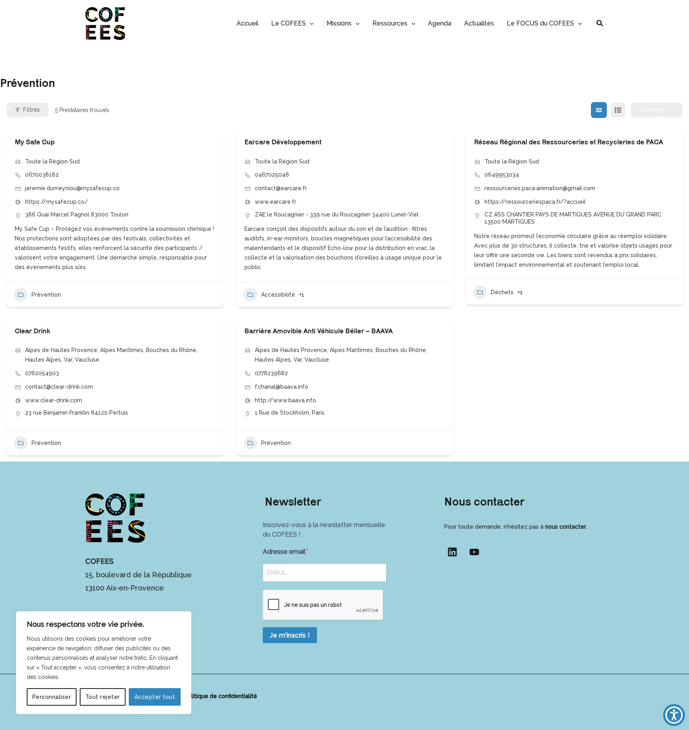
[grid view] (599, 110)
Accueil (247, 23)
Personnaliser (51, 697)
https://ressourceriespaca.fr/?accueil (535, 202)
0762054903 (42, 373)
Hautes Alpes (43, 359)
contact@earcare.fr (281, 188)
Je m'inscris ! (290, 635)
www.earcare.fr (275, 202)
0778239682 (271, 373)
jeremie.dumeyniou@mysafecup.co (72, 188)
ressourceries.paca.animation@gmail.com (539, 188)
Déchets (502, 292)
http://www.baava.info (285, 400)
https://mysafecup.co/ (56, 202)
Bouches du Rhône (171, 350)
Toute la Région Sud (52, 161)
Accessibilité (278, 294)
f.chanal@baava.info (281, 387)
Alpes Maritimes (121, 350)
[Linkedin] (452, 552)
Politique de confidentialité (220, 696)
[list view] (618, 110)
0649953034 (501, 174)
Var (68, 359)
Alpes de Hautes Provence (61, 350)
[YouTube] (474, 552)
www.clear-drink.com (53, 400)
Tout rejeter (102, 697)
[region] (103, 662)
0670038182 (42, 174)
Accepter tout (154, 697)
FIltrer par (652, 109)
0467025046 (272, 174)
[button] (310, 23)
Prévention (46, 294)
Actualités (479, 23)
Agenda (439, 23)
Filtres (31, 109)
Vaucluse (87, 359)
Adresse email (284, 551)
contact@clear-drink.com (59, 387)
